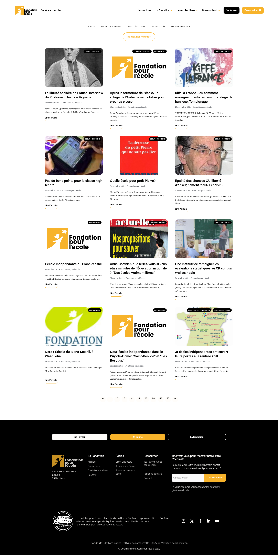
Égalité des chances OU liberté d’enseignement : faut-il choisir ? (199, 182)
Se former (231, 10)
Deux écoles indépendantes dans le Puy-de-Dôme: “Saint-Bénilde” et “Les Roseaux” (138, 355)
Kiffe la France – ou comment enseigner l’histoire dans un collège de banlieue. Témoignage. (204, 97)
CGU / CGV (156, 543)
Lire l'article (51, 117)
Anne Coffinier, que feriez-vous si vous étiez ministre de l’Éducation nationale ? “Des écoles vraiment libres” (138, 268)
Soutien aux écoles (180, 26)
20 (153, 398)
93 (168, 398)
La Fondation (131, 26)
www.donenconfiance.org (110, 524)
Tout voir (92, 26)
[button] (79, 437)
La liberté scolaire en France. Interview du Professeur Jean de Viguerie (74, 95)
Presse (144, 26)
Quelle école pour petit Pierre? (133, 180)
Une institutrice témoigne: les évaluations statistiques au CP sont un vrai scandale (203, 268)
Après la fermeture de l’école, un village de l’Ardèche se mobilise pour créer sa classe (137, 97)
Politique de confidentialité (135, 543)
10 (146, 398)
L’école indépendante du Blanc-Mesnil (73, 264)
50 (160, 398)
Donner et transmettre (111, 26)
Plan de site (96, 543)
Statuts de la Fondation (176, 543)
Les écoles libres (159, 26)
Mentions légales (112, 543)
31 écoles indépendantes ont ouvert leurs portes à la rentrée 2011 (201, 353)
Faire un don (251, 10)
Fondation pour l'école (72, 102)
